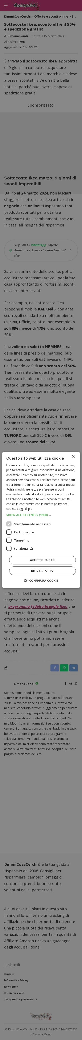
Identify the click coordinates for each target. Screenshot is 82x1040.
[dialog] (41, 520)
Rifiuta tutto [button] (42, 571)
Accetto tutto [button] (42, 560)
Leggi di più (24, 509)
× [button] (73, 456)
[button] (41, 515)
